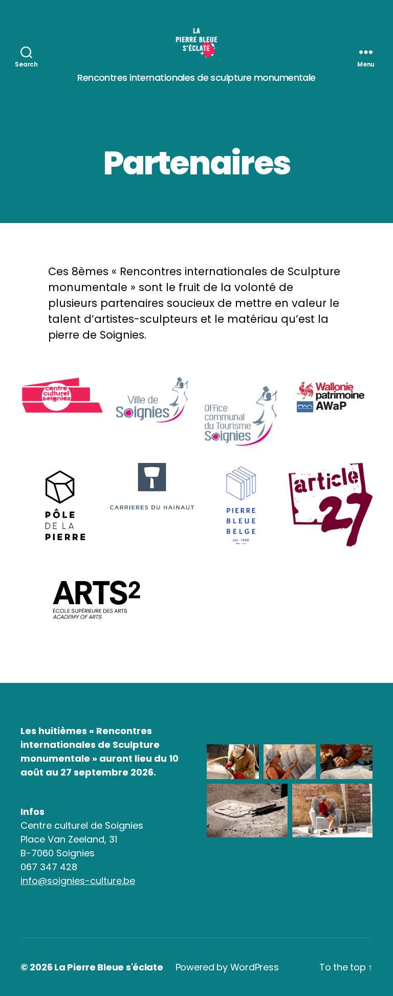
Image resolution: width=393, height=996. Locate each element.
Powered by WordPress (227, 967)
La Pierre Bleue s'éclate (108, 967)
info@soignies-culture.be (77, 880)
